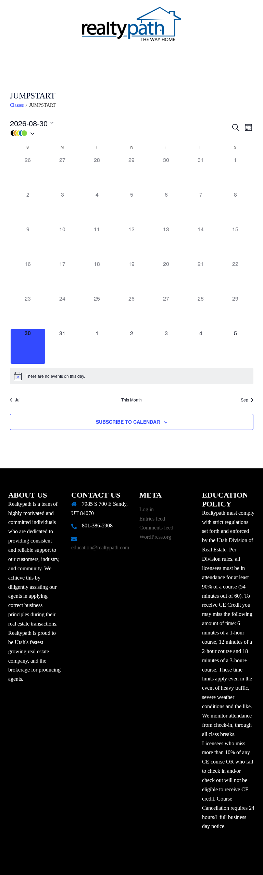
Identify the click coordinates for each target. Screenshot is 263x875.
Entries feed (152, 519)
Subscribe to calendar (128, 421)
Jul (18, 399)
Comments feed (156, 527)
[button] (120, 133)
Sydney (170, 863)
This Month (131, 399)
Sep (244, 399)
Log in (146, 509)
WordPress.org (155, 537)
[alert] (131, 376)
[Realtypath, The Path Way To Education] (131, 26)
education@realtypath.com (100, 547)
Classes (17, 105)
